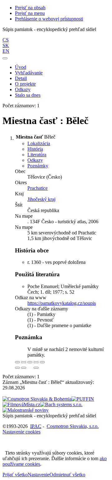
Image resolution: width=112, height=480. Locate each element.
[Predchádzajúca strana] (29, 368)
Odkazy (22, 89)
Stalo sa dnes (27, 95)
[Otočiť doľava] (17, 368)
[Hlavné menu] (4, 58)
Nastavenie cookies (21, 431)
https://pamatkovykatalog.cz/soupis (61, 303)
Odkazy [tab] (35, 160)
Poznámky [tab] (37, 165)
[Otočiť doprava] (23, 368)
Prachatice (37, 188)
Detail (21, 78)
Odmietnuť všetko (67, 474)
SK (5, 45)
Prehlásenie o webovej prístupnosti (49, 18)
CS (5, 39)
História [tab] (35, 149)
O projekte (25, 84)
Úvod (20, 67)
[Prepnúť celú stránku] (36, 362)
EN (5, 51)
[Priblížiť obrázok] (17, 362)
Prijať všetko (15, 474)
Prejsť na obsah (30, 7)
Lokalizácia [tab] (38, 143)
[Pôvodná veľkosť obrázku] (29, 362)
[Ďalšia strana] (36, 368)
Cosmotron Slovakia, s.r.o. (73, 426)
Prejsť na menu (30, 13)
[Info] (42, 362)
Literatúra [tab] (36, 154)
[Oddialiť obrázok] (23, 362)
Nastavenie (38, 474)
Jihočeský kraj (41, 199)
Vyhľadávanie (29, 72)
